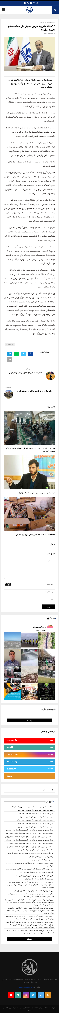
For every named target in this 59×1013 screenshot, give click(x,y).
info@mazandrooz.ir (26, 987)
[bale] (25, 3)
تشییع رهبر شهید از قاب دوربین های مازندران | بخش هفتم (35, 810)
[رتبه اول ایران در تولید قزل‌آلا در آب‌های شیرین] (8, 394)
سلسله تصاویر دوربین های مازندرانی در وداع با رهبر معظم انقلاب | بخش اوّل (30, 846)
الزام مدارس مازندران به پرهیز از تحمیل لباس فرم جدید (36, 872)
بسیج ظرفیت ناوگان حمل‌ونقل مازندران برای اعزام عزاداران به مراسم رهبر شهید (29, 869)
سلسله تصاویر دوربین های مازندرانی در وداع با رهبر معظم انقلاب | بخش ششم (29, 830)
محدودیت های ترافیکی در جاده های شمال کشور (38, 879)
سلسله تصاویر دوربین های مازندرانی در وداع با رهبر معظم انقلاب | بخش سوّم (29, 840)
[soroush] (11, 995)
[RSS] (48, 995)
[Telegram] (31, 3)
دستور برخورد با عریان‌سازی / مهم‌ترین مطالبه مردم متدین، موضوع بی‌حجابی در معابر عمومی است (29, 864)
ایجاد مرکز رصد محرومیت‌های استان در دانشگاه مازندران (37, 492)
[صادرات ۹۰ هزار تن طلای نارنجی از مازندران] (50, 375)
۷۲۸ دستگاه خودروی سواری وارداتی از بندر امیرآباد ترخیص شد (34, 850)
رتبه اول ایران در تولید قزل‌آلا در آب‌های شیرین (34, 391)
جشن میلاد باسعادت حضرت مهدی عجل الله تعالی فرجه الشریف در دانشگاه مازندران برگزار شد (30, 450)
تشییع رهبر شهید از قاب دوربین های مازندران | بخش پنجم (35, 816)
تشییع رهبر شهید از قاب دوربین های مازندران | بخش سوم (35, 823)
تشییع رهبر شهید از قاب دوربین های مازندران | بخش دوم (35, 826)
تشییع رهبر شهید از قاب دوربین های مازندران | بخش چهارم (35, 820)
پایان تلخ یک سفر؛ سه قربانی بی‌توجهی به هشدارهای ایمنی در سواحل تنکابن (30, 853)
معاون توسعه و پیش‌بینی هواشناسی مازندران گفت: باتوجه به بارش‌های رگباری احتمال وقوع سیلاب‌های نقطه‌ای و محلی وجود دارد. (30, 895)
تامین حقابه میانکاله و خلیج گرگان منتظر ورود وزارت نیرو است (34, 875)
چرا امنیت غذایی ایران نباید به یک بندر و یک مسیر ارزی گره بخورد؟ (32, 807)
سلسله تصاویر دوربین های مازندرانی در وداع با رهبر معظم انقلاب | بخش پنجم (29, 833)
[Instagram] (34, 3)
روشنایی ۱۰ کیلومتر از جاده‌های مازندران (41, 856)
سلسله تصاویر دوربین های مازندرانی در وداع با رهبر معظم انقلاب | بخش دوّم (30, 843)
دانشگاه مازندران (9, 345)
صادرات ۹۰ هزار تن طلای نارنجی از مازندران (25, 372)
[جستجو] (52, 790)
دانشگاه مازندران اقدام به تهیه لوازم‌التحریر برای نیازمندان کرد (35, 534)
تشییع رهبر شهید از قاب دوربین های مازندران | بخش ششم (35, 813)
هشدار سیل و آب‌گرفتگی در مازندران (42, 860)
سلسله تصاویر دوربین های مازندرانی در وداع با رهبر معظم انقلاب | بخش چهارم (29, 836)
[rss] (28, 3)
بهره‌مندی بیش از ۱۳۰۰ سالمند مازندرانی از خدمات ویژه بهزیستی (33, 890)
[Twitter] (37, 3)
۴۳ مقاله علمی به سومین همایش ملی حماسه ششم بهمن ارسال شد (31, 28)
